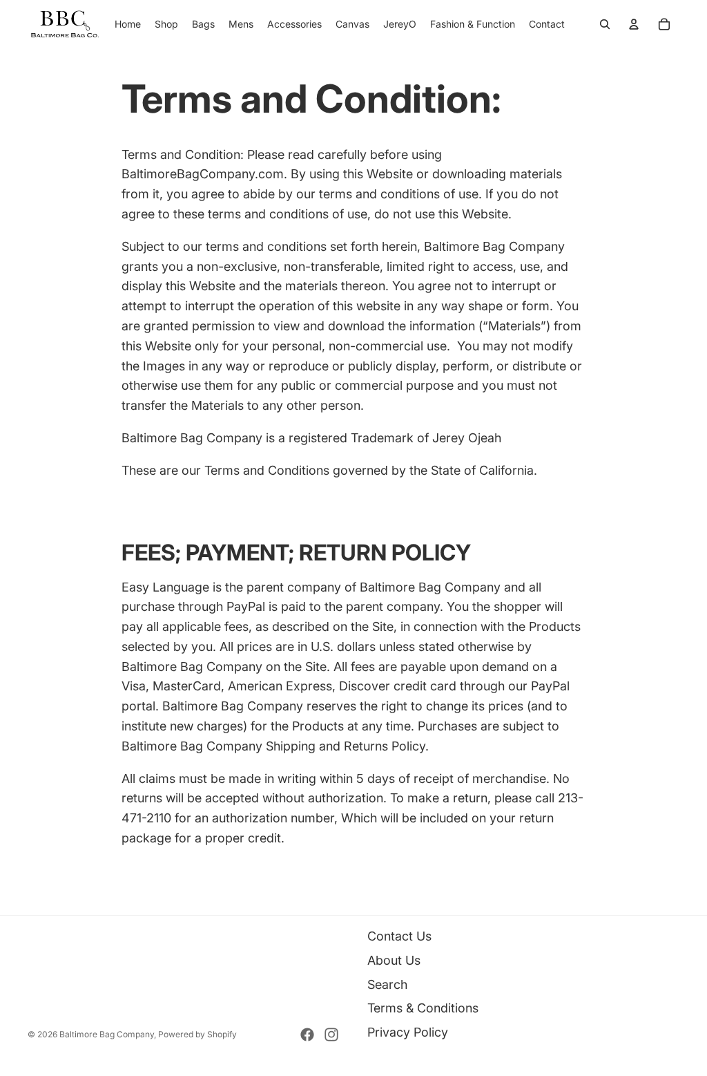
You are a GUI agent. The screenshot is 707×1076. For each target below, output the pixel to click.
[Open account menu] (634, 24)
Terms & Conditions (422, 1008)
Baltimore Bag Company (106, 1034)
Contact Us (399, 936)
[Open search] (605, 24)
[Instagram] (331, 1034)
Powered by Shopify (197, 1034)
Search (387, 984)
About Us (393, 960)
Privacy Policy (407, 1032)
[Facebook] (307, 1034)
